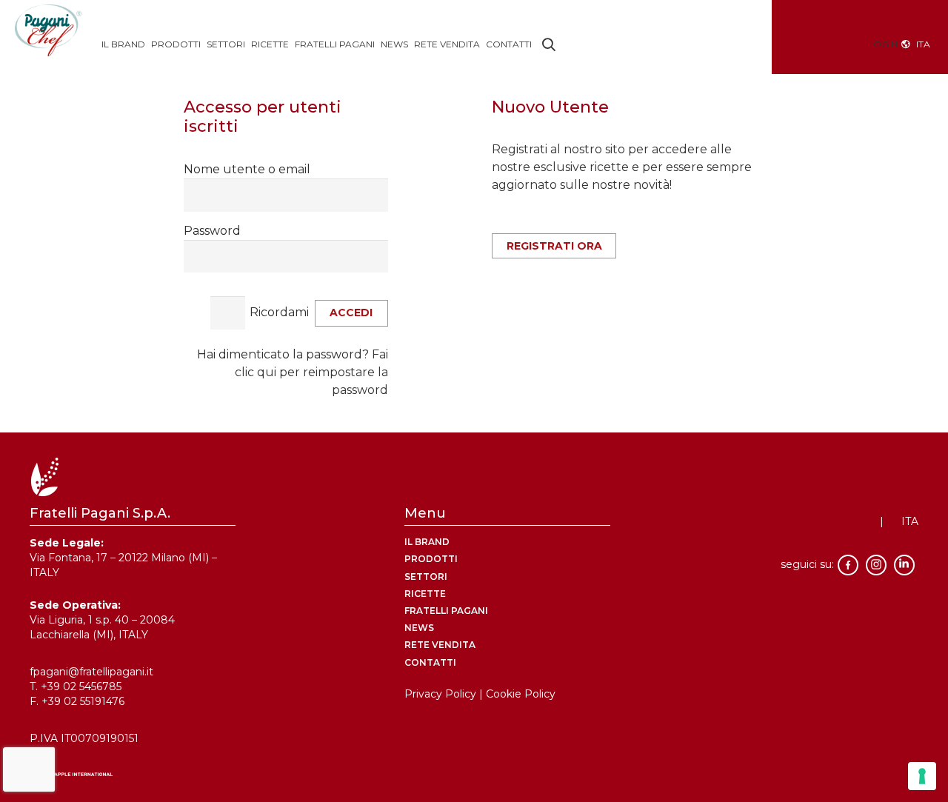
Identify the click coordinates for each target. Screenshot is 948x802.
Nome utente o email (247, 169)
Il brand (427, 541)
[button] (549, 44)
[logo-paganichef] (48, 37)
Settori (425, 576)
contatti (430, 662)
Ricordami (279, 312)
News (419, 627)
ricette (425, 593)
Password (212, 231)
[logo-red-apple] (474, 776)
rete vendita (439, 644)
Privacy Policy (440, 694)
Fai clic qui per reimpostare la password (311, 372)
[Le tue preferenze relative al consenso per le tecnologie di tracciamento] (922, 776)
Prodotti (431, 558)
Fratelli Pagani (446, 610)
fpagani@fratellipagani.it (91, 671)
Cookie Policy (520, 694)
